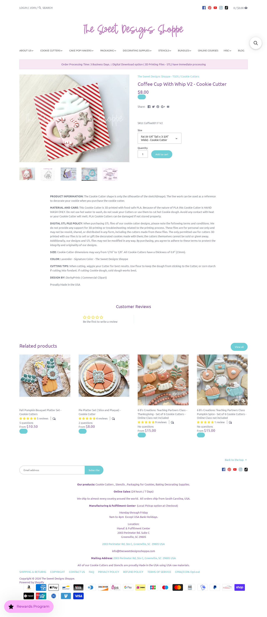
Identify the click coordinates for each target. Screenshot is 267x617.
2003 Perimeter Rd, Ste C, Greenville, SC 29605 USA (133, 544)
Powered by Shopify (31, 582)
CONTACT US (77, 571)
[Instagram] (221, 7)
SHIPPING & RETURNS (32, 571)
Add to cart (161, 154)
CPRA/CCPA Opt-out (187, 571)
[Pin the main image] (157, 106)
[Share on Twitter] (153, 106)
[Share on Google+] (163, 106)
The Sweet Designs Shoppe (58, 578)
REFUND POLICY (133, 571)
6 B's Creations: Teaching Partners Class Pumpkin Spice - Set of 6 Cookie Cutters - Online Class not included (221, 413)
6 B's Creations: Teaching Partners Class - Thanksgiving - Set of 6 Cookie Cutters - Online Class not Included (162, 413)
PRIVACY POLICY (108, 571)
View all (239, 346)
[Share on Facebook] (149, 106)
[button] (256, 43)
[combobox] (54, 7)
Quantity (143, 147)
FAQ (91, 571)
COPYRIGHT (57, 571)
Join (33, 7)
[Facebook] (204, 7)
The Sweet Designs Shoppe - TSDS (158, 76)
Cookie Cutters (190, 76)
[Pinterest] (209, 7)
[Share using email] (168, 106)
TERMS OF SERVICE (159, 571)
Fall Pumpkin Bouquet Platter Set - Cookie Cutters (40, 411)
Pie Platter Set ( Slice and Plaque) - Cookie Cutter (100, 411)
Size (140, 130)
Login (23, 7)
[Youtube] (215, 7)
